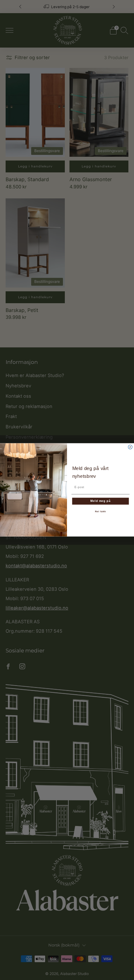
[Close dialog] (130, 447)
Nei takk (100, 511)
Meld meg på (100, 501)
